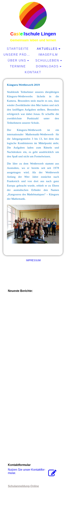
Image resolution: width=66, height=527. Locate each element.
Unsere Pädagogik (18, 54)
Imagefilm (48, 54)
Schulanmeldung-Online (23, 486)
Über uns (17, 60)
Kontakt (33, 72)
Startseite (18, 48)
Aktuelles (47, 48)
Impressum (33, 260)
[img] (33, 15)
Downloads (47, 66)
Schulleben (47, 60)
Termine (18, 66)
